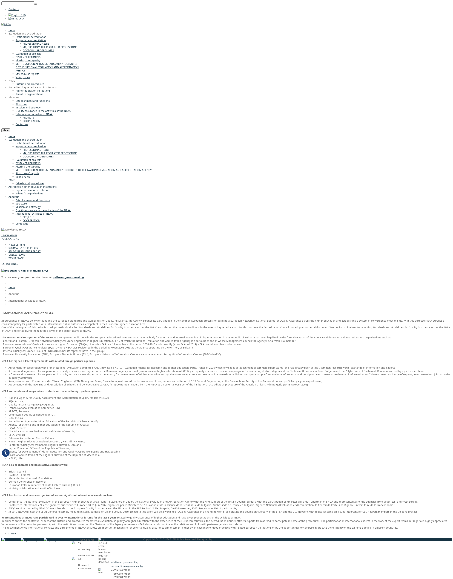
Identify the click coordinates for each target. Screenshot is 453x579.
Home (11, 136)
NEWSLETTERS (16, 244)
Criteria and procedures (30, 183)
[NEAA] (6, 24)
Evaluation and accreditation (25, 139)
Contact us (22, 223)
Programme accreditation (31, 146)
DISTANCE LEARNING (28, 163)
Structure (21, 203)
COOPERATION (31, 220)
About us (13, 196)
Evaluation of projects (28, 160)
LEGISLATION (9, 235)
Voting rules (23, 176)
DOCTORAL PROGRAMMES (38, 156)
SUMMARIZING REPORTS (23, 248)
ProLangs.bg (220, 539)
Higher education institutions (33, 190)
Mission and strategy (28, 207)
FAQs (44, 270)
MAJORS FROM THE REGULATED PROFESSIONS (50, 153)
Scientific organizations (29, 193)
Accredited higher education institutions (32, 186)
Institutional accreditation (31, 143)
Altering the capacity (28, 166)
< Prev (12, 533)
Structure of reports (27, 173)
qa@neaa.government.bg (68, 277)
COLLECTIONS (16, 254)
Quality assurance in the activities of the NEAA (43, 210)
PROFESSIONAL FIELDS (36, 149)
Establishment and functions (33, 200)
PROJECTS (28, 217)
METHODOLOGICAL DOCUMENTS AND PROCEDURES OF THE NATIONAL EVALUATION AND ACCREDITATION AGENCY (84, 170)
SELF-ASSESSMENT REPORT (24, 251)
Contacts (13, 9)
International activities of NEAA (34, 213)
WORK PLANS (16, 258)
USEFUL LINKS (9, 264)
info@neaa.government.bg (124, 562)
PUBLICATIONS (10, 238)
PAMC (11, 180)
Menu (5, 130)
